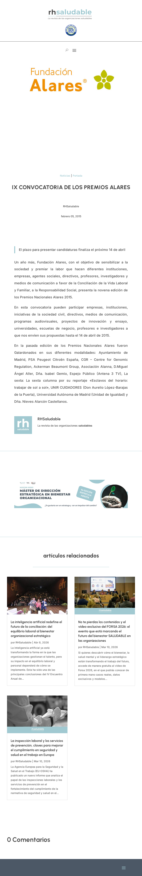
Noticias (65, 175)
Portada (77, 175)
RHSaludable (23, 642)
